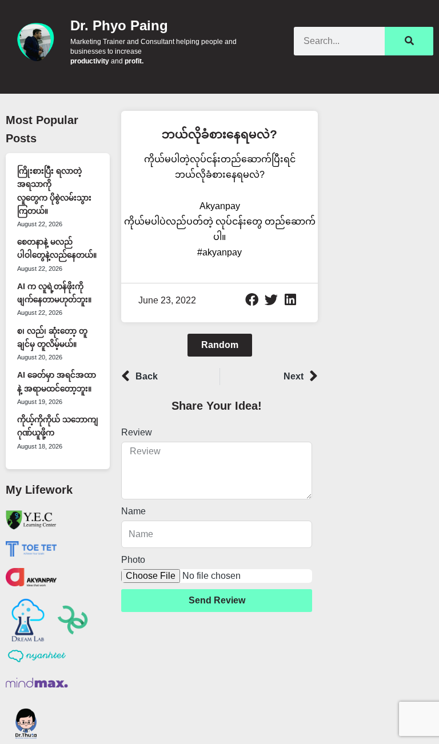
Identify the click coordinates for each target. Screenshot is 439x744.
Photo (133, 560)
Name (133, 511)
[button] (252, 299)
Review (136, 432)
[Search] (409, 41)
